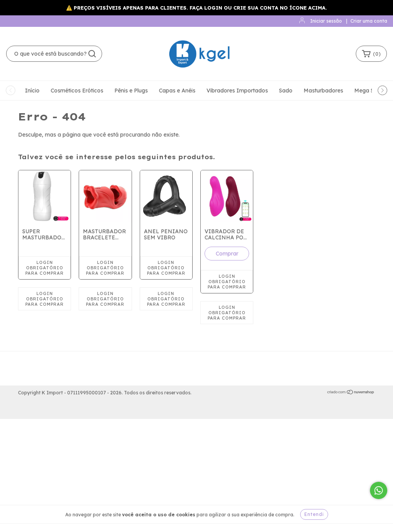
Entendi (314, 514)
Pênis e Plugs (131, 90)
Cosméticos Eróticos (77, 90)
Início (32, 90)
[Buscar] (92, 54)
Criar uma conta (368, 21)
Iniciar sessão (326, 21)
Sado (285, 90)
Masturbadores (323, 90)
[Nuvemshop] (351, 393)
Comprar (227, 253)
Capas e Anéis (177, 90)
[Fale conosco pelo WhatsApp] (378, 490)
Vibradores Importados (237, 90)
